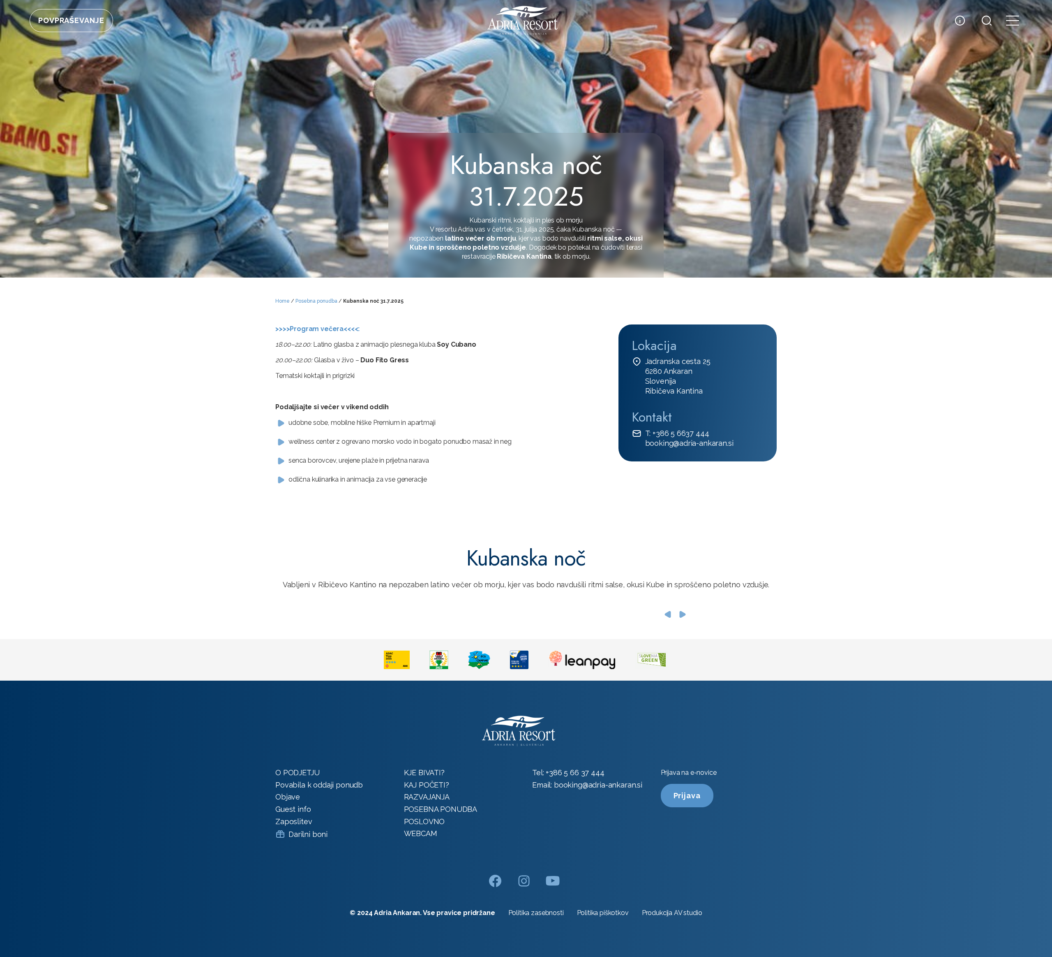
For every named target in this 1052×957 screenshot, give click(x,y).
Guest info (293, 809)
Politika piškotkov (603, 913)
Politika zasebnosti (536, 913)
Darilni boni (308, 834)
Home (282, 301)
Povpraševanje (71, 20)
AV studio (688, 913)
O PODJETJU (297, 772)
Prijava (687, 795)
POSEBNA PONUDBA (441, 809)
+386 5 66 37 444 (575, 772)
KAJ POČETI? (426, 785)
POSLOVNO (424, 821)
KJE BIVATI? (424, 772)
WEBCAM (420, 833)
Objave (287, 796)
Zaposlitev (293, 821)
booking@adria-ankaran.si (689, 443)
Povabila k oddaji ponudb (319, 785)
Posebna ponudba (316, 301)
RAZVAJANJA (427, 796)
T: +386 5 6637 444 (677, 433)
